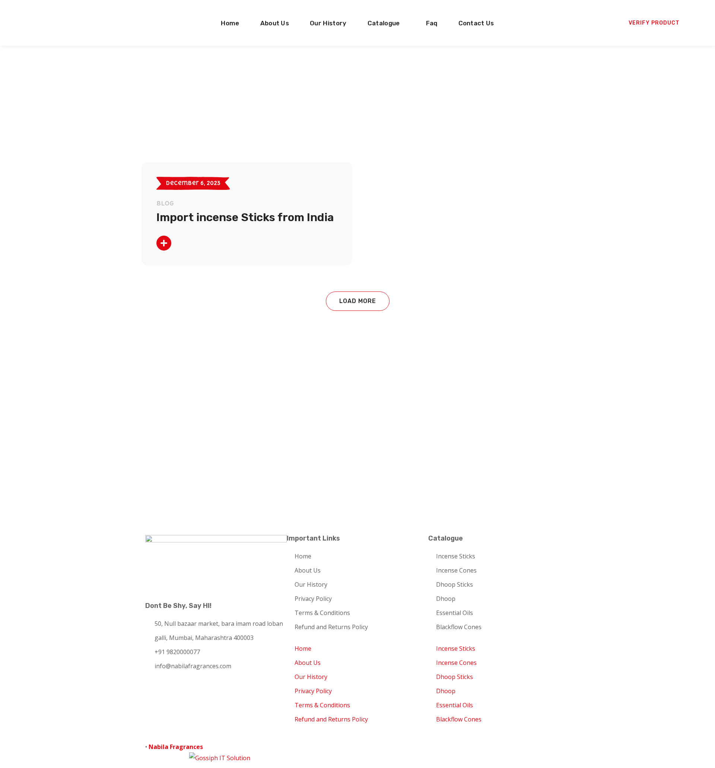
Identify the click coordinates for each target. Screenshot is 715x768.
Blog (165, 203)
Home (303, 556)
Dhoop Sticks (454, 584)
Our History (311, 584)
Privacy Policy (313, 599)
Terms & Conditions (322, 613)
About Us (308, 570)
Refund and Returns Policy (331, 627)
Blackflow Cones (459, 627)
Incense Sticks (455, 556)
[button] (654, 23)
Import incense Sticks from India (245, 217)
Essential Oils (454, 613)
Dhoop (445, 599)
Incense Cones (456, 570)
